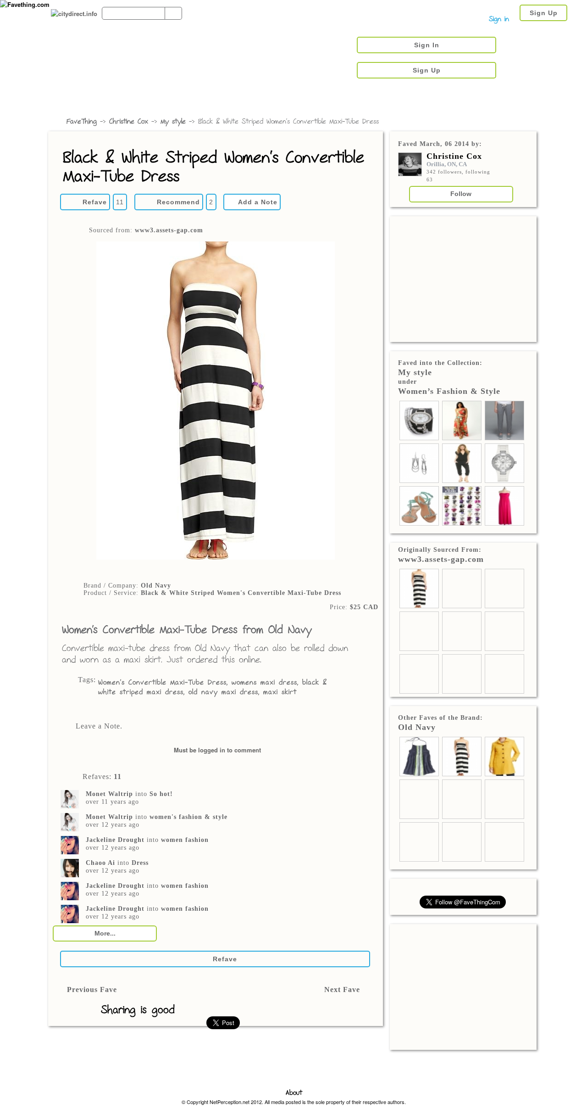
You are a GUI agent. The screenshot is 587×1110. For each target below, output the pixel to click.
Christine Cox (128, 122)
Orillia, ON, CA (446, 164)
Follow (460, 193)
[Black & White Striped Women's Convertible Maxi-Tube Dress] (215, 401)
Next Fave (342, 989)
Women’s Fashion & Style (449, 391)
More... (105, 933)
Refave (95, 202)
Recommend (178, 202)
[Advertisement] (463, 278)
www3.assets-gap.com (169, 230)
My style (173, 122)
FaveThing (81, 122)
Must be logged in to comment (217, 750)
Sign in (499, 19)
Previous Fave (92, 989)
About (294, 1093)
